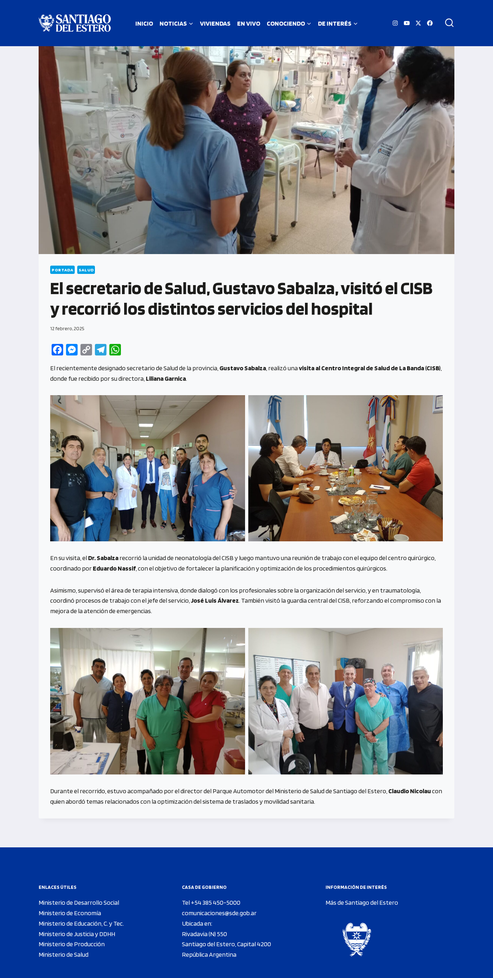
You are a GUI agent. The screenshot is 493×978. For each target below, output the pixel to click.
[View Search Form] (446, 23)
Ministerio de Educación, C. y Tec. (81, 923)
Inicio (144, 23)
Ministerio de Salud (63, 954)
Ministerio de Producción (72, 944)
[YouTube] (407, 23)
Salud (86, 269)
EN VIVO (248, 23)
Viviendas (215, 23)
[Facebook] (430, 23)
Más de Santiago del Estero (362, 902)
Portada (62, 269)
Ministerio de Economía (70, 913)
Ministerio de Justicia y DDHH (77, 934)
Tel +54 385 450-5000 (211, 902)
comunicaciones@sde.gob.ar (219, 913)
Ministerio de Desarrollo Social (79, 902)
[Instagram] (395, 23)
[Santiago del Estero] (75, 23)
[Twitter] (418, 23)
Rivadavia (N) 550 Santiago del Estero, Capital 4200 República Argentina (226, 944)
